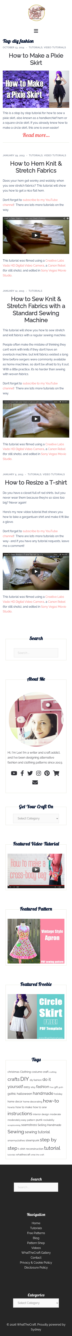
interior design (41, 1114)
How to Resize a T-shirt (36, 482)
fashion (42, 1086)
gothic (12, 1093)
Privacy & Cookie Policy (36, 1262)
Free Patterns (36, 1233)
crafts (14, 1079)
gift (56, 1087)
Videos (36, 1248)
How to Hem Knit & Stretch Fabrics (36, 167)
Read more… (36, 134)
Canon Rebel (56, 265)
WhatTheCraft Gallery (36, 1252)
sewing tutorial (37, 1132)
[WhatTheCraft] (36, 14)
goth (61, 1087)
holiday (58, 1094)
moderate (55, 1114)
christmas (13, 1071)
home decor (15, 1101)
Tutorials (35, 47)
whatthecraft (23, 1154)
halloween (24, 1093)
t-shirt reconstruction (30, 1148)
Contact (36, 1257)
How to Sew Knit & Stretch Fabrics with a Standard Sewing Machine (36, 309)
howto (11, 1107)
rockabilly (48, 1120)
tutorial (52, 1148)
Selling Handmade (49, 1125)
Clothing (25, 1071)
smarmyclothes (16, 1140)
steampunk (32, 1140)
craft (46, 1071)
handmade (43, 1093)
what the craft (37, 1155)
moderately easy (17, 1120)
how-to (51, 1101)
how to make (24, 1107)
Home (36, 1223)
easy (27, 1087)
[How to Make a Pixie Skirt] (36, 89)
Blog (36, 1238)
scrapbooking (14, 1125)
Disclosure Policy (36, 1267)
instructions (20, 1113)
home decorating (32, 1101)
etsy (33, 1087)
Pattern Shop (36, 1243)
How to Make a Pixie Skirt (36, 59)
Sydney (36, 1329)
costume (37, 1071)
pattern (31, 1120)
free (52, 1087)
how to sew (40, 1107)
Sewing (16, 1131)
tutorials (11, 1155)
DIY (24, 1079)
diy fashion (36, 1080)
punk (39, 1120)
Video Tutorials (55, 47)
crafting (52, 1072)
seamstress (29, 1125)
